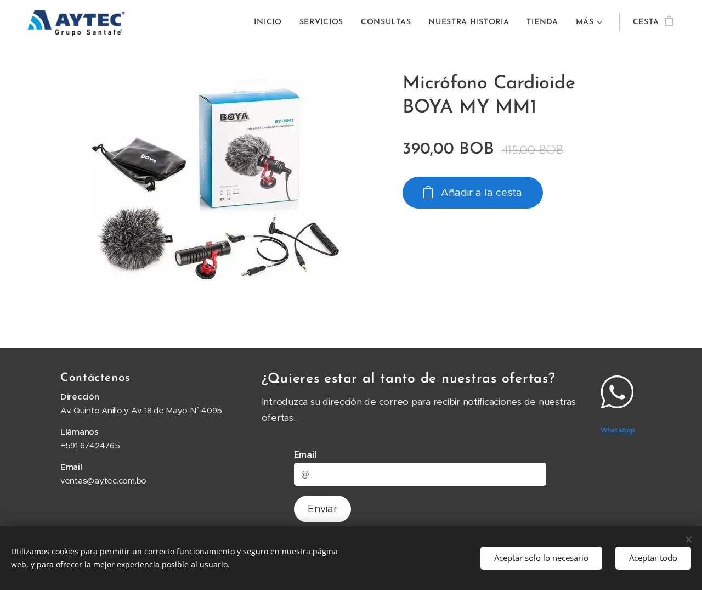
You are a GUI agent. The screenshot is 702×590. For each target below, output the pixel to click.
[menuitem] (270, 22)
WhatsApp (618, 430)
